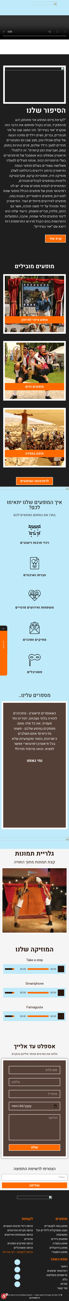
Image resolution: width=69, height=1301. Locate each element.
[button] (10, 7)
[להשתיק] (17, 969)
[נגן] (61, 969)
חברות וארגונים (34, 575)
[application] (34, 969)
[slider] (9, 969)
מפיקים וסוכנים (34, 639)
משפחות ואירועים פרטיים (34, 607)
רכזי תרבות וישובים (34, 542)
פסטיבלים (34, 672)
